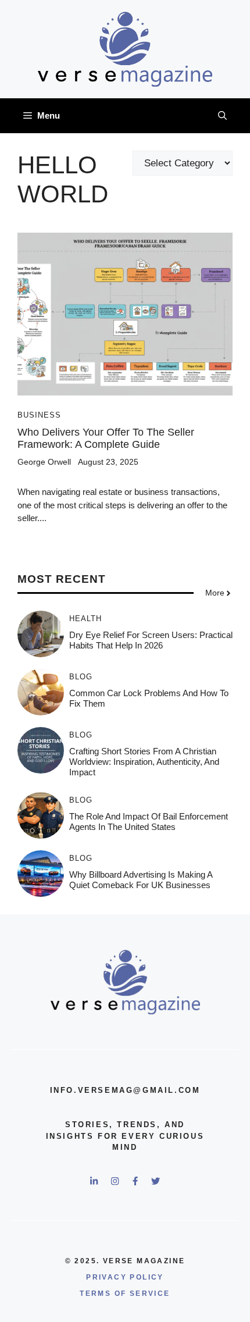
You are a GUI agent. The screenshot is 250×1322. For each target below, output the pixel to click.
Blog (80, 676)
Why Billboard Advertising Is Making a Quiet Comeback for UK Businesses (140, 880)
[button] (222, 115)
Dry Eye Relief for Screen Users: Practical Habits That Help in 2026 (151, 640)
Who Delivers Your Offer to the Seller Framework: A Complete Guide (105, 438)
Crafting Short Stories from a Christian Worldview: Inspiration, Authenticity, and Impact (144, 761)
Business (39, 415)
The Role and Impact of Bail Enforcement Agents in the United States (148, 821)
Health (85, 618)
